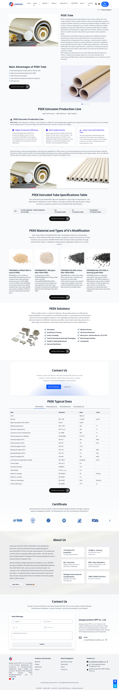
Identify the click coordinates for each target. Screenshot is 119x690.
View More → (16, 584)
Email (49, 621)
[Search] (96, 4)
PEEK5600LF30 (78, 407)
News (82, 3)
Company (50, 627)
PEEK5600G (39, 407)
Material (44, 3)
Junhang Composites (77, 688)
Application (63, 3)
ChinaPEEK (39, 688)
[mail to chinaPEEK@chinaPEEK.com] (115, 686)
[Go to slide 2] (83, 104)
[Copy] (106, 640)
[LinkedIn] (13, 679)
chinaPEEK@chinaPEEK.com (94, 640)
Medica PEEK (46, 688)
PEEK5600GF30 (65, 407)
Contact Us (90, 4)
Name (18, 621)
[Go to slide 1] (82, 104)
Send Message (54, 387)
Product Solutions (106, 10)
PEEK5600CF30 (51, 407)
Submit (42, 644)
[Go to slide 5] (88, 104)
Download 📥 (30, 584)
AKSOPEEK (74, 3)
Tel (16, 627)
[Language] (99, 4)
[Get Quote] (115, 682)
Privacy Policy (75, 682)
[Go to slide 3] (85, 104)
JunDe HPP (54, 688)
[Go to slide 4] (87, 104)
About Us (35, 4)
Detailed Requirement (20, 633)
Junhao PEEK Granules (64, 688)
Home (29, 3)
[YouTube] (10, 679)
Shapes (53, 3)
